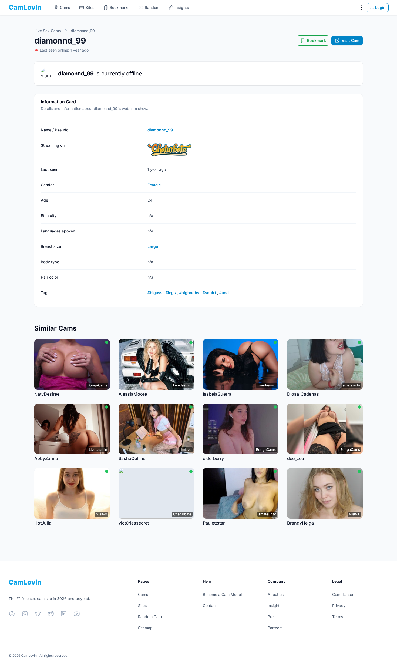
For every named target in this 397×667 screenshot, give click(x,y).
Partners (275, 627)
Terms (337, 616)
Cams (143, 594)
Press (272, 616)
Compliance (342, 594)
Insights (274, 605)
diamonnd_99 (83, 30)
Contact (210, 605)
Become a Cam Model (222, 594)
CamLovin (25, 7)
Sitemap (145, 627)
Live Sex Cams (47, 30)
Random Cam (150, 616)
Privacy (338, 605)
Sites (142, 605)
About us (276, 594)
